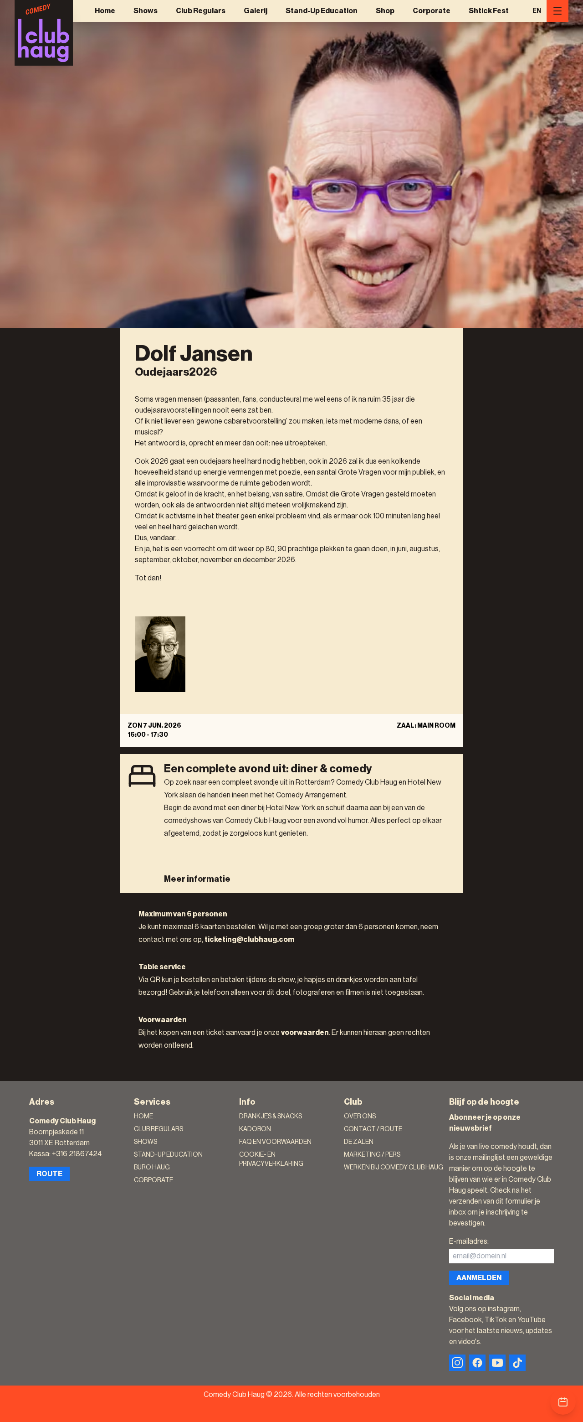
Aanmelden (478, 1278)
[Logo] (43, 33)
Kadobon (255, 1129)
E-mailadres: (469, 1241)
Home (105, 11)
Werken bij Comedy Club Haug (393, 1167)
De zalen (358, 1142)
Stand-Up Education (322, 11)
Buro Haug (152, 1167)
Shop (385, 11)
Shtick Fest (489, 11)
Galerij (255, 11)
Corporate (431, 11)
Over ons (360, 1116)
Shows (145, 11)
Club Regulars (200, 11)
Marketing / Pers (372, 1155)
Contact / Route (373, 1129)
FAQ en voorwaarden (275, 1142)
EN (536, 11)
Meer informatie (197, 879)
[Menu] (557, 11)
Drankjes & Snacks (270, 1116)
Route (49, 1174)
